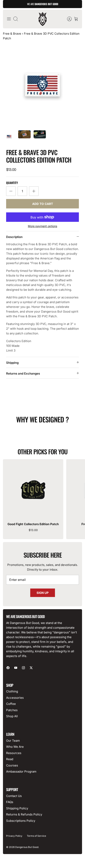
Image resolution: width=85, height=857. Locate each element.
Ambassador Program (21, 771)
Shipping (12, 363)
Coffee (11, 704)
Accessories (15, 698)
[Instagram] (23, 667)
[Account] (67, 19)
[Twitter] (31, 667)
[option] (42, 85)
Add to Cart (42, 204)
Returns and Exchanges (23, 373)
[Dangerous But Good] (42, 19)
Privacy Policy (14, 835)
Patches (12, 710)
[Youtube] (16, 667)
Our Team (13, 740)
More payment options (42, 226)
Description (14, 237)
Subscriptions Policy (20, 821)
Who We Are (15, 747)
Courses (12, 765)
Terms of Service (36, 835)
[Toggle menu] (9, 19)
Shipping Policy (17, 808)
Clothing (12, 691)
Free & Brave (12, 33)
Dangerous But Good (26, 847)
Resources (13, 753)
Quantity (12, 183)
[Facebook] (8, 667)
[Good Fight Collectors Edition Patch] (33, 489)
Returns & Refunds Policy (24, 814)
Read (9, 759)
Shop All (12, 716)
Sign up (43, 593)
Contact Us (14, 796)
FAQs (9, 802)
